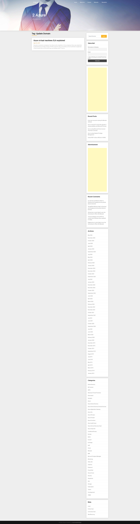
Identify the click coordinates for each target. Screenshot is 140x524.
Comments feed (91, 511)
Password (90, 467)
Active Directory (91, 384)
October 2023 (91, 273)
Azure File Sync (91, 414)
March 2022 (90, 301)
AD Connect (90, 387)
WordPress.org (91, 514)
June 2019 (90, 359)
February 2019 (91, 370)
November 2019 (91, 345)
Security (90, 475)
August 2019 (91, 354)
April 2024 (90, 260)
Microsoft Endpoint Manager (94, 456)
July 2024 (90, 254)
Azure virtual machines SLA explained (49, 40)
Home (75, 2)
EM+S (89, 437)
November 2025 (91, 238)
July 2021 (90, 318)
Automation (90, 395)
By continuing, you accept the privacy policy (97, 57)
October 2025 (91, 240)
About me (82, 2)
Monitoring (90, 459)
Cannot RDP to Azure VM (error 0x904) (97, 137)
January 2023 (91, 282)
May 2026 (90, 235)
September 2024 (92, 251)
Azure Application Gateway (94, 409)
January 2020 (91, 340)
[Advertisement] (97, 89)
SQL (89, 481)
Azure (89, 401)
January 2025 (91, 249)
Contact (89, 2)
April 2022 (90, 298)
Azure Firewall (91, 417)
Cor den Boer (91, 200)
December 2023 (91, 268)
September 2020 (92, 326)
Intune (89, 448)
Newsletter (104, 2)
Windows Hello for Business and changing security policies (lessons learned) (97, 202)
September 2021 (92, 315)
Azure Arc (90, 412)
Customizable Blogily (76, 522)
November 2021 (91, 309)
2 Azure (35, 2)
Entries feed (90, 509)
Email (89, 52)
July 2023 (90, 279)
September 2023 (92, 276)
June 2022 (90, 296)
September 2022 (92, 293)
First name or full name (93, 47)
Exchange (90, 442)
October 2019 (91, 348)
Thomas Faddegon (92, 216)
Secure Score (91, 473)
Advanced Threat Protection (94, 392)
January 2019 (91, 373)
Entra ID (89, 439)
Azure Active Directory (93, 403)
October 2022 (91, 290)
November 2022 (91, 287)
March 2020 (90, 334)
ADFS (89, 390)
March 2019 (90, 367)
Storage (90, 484)
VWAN (89, 495)
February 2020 (91, 337)
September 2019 (92, 351)
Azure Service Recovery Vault (95, 426)
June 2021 (90, 320)
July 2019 (90, 356)
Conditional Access (92, 431)
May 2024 (90, 257)
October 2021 (91, 312)
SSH (89, 212)
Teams (89, 489)
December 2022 (91, 284)
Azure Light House (92, 423)
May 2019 (90, 362)
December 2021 (91, 307)
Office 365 (90, 461)
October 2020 (91, 323)
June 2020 (90, 331)
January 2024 (91, 265)
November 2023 (91, 271)
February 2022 (91, 304)
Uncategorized (91, 492)
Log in (89, 506)
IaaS (89, 445)
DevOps (89, 434)
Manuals (96, 2)
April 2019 (90, 365)
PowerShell (90, 470)
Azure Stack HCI (91, 428)
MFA (89, 453)
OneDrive (90, 464)
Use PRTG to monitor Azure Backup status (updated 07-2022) (97, 218)
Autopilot (90, 398)
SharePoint (90, 478)
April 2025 (90, 246)
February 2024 (91, 262)
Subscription (91, 486)
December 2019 (91, 343)
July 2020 (90, 329)
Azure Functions (91, 420)
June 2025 (90, 243)
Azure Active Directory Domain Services (97, 406)
